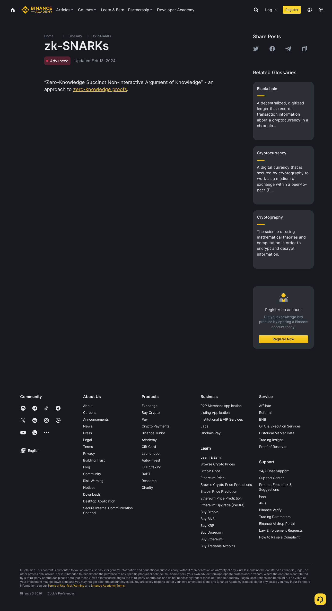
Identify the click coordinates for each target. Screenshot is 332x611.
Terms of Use (56, 585)
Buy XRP (207, 525)
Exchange (149, 406)
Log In (271, 9)
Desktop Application (99, 501)
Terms (88, 446)
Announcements (96, 419)
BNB (262, 419)
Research (149, 481)
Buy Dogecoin (212, 532)
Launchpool (151, 453)
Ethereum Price (213, 478)
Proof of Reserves (273, 446)
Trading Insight (271, 440)
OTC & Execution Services (280, 426)
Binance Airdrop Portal (277, 523)
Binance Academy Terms (108, 585)
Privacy (89, 453)
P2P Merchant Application (221, 406)
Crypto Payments (155, 426)
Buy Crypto (151, 412)
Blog (86, 467)
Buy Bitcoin (209, 512)
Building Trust (94, 460)
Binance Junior (153, 433)
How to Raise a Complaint (279, 537)
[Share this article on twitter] (256, 49)
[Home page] (36, 10)
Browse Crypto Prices (218, 464)
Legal (87, 440)
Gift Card (149, 446)
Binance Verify (270, 510)
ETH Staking (151, 467)
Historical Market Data (276, 433)
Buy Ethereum (212, 539)
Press (87, 433)
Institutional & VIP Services (222, 419)
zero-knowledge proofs (100, 89)
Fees (262, 496)
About (88, 406)
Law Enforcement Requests (281, 530)
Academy (149, 440)
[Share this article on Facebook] (272, 49)
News (87, 426)
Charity (147, 487)
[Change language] (309, 9)
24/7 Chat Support (274, 471)
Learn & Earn (211, 457)
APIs (262, 503)
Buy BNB (208, 519)
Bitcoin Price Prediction (219, 491)
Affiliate (265, 406)
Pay (145, 419)
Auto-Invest (151, 460)
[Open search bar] (254, 9)
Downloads (92, 494)
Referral (265, 412)
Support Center (271, 478)
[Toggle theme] (320, 10)
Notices (89, 487)
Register (291, 10)
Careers (89, 412)
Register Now (283, 339)
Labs (204, 426)
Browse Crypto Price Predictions (226, 484)
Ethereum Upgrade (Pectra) (223, 505)
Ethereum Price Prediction (221, 498)
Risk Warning (93, 481)
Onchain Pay (211, 433)
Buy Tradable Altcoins (218, 546)
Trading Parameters (274, 517)
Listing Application (215, 412)
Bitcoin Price (210, 471)
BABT (146, 474)
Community (92, 474)
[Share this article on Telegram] (288, 49)
